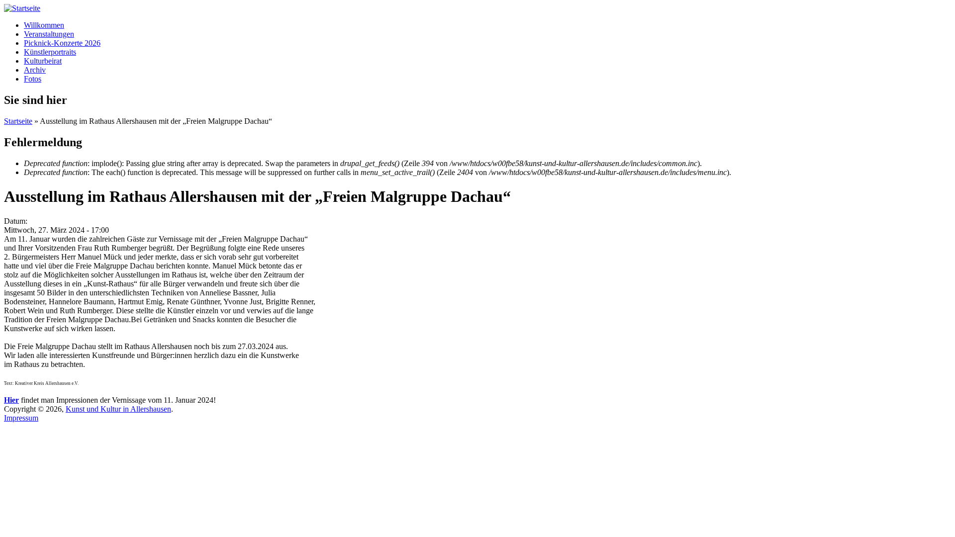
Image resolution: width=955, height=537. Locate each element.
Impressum (21, 418)
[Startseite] (22, 8)
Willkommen (44, 25)
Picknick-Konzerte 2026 (62, 43)
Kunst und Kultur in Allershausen (118, 409)
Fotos (32, 79)
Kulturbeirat (43, 61)
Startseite (18, 121)
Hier (11, 400)
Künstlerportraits (50, 52)
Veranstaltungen (49, 34)
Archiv (35, 70)
